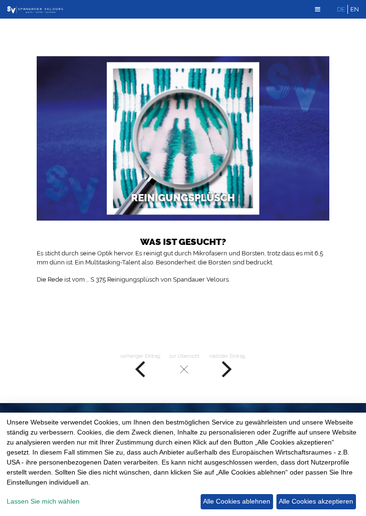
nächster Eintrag (227, 356)
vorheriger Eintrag (140, 356)
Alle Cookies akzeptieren (316, 501)
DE (341, 9)
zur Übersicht (184, 356)
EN (354, 9)
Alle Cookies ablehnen (236, 501)
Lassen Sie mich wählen (43, 501)
